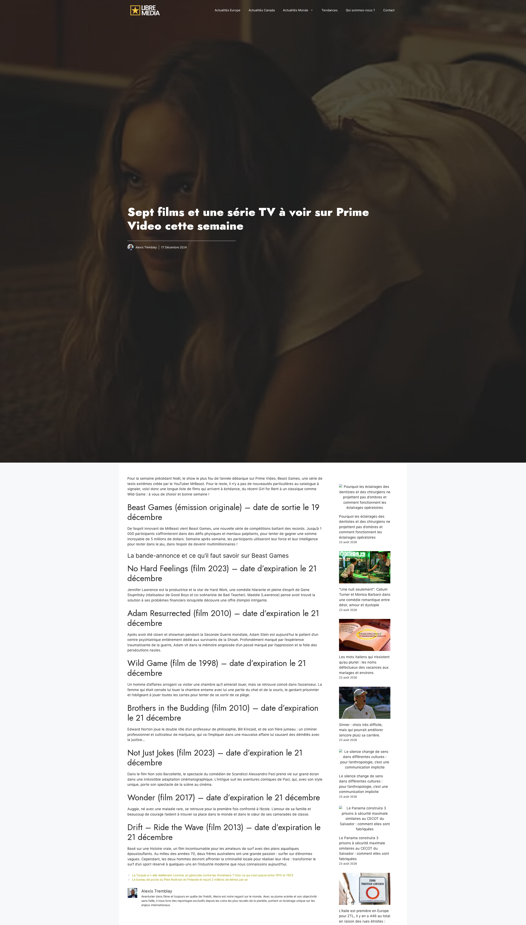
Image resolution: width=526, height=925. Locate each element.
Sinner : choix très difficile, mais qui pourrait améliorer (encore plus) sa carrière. (361, 730)
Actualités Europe (227, 10)
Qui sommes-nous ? (360, 10)
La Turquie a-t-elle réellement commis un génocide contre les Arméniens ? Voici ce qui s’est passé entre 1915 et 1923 (212, 875)
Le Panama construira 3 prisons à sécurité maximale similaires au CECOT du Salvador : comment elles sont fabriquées (364, 848)
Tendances (330, 10)
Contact (388, 10)
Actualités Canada (262, 10)
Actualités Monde (295, 10)
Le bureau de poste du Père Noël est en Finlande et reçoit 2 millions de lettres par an (190, 879)
